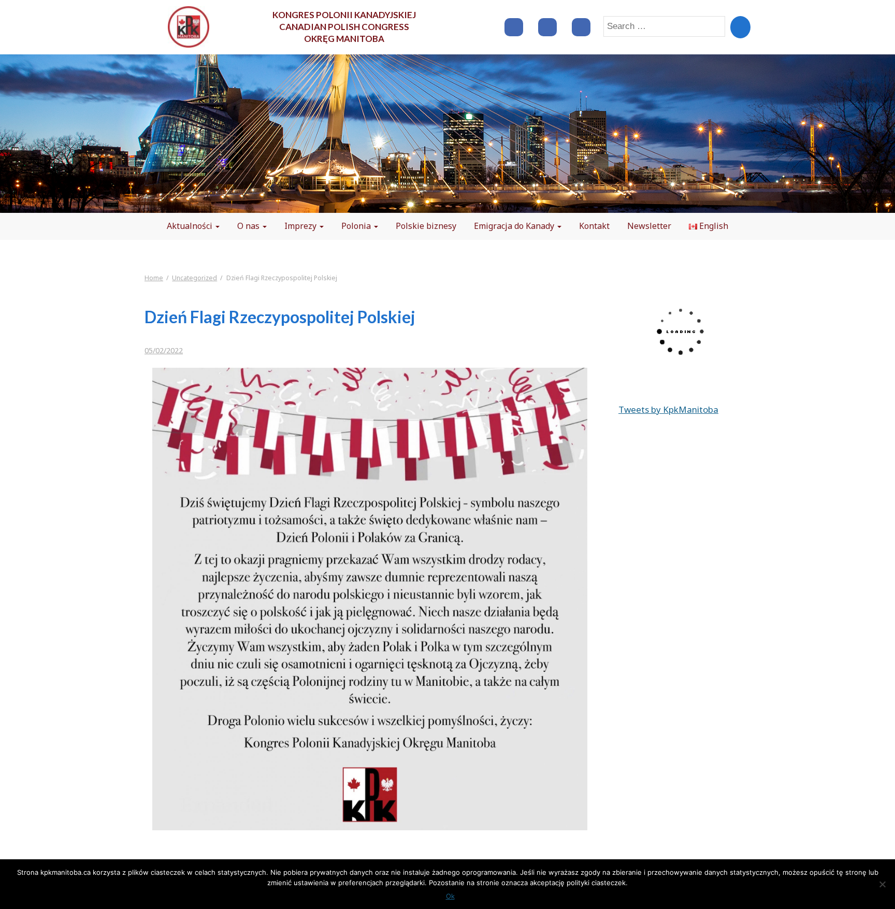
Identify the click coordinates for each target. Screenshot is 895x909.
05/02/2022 (164, 350)
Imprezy (301, 226)
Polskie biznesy (426, 226)
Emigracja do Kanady (515, 226)
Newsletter (649, 226)
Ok (450, 896)
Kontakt (594, 226)
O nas (249, 226)
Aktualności (190, 226)
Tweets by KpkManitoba (668, 409)
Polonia (357, 226)
